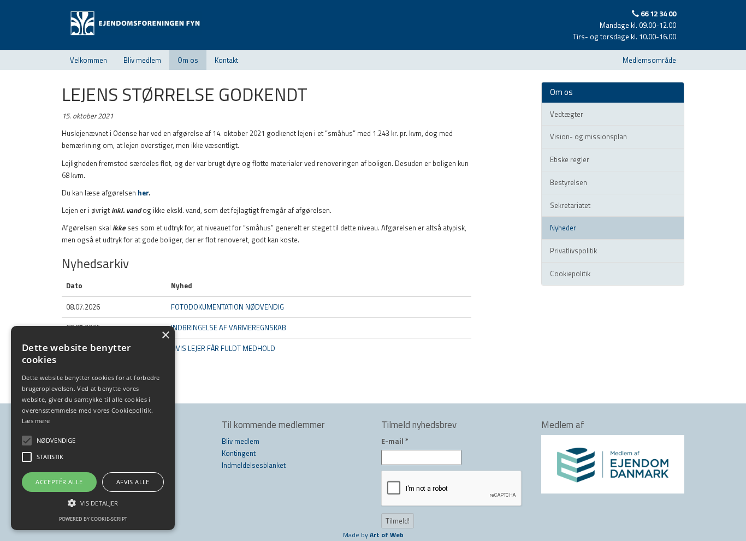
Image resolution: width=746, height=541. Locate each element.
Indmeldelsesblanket (254, 465)
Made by (373, 535)
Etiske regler (569, 159)
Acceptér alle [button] (58, 482)
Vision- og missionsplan (588, 136)
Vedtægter (566, 114)
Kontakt (226, 60)
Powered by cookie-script (93, 518)
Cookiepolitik (570, 273)
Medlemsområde (649, 60)
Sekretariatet (570, 205)
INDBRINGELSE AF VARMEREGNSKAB (228, 327)
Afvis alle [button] (133, 482)
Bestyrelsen (568, 182)
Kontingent (239, 453)
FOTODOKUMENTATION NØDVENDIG (227, 306)
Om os (187, 60)
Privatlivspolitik (573, 250)
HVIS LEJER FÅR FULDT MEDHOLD (223, 348)
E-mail (394, 441)
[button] (93, 502)
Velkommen (88, 60)
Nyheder (563, 227)
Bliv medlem (142, 60)
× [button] (165, 335)
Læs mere (36, 421)
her (143, 192)
